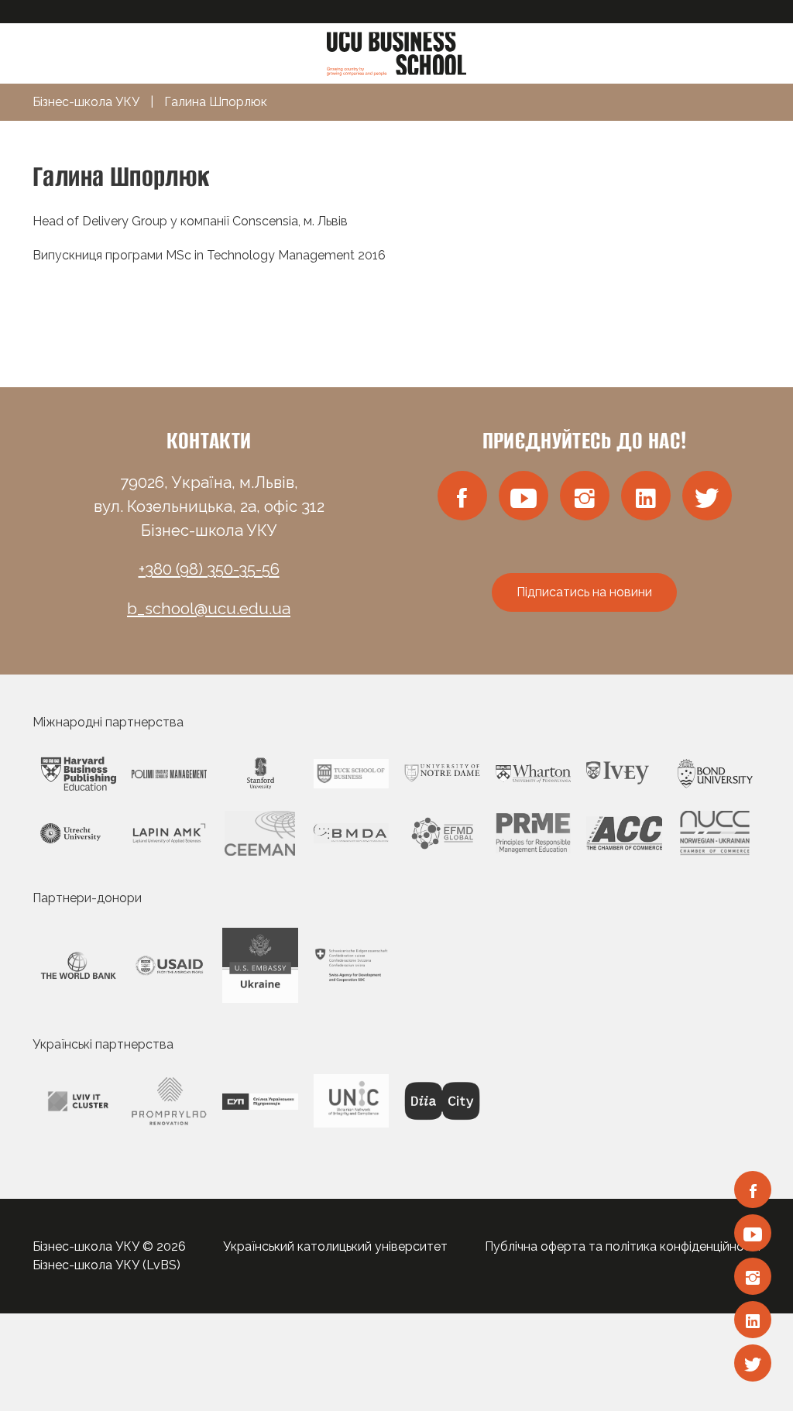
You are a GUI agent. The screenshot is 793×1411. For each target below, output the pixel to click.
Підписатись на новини (584, 592)
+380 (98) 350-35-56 (209, 569)
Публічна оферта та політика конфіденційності (622, 1246)
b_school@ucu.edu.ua (208, 608)
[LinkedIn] (752, 1319)
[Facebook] (752, 1189)
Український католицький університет (335, 1246)
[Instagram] (752, 1276)
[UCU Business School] (396, 52)
